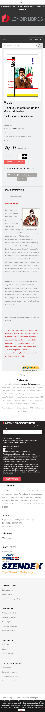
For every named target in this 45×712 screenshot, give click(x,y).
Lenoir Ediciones (29, 384)
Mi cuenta (5, 645)
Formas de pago (8, 594)
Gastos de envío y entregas (12, 599)
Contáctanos (6, 668)
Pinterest (23, 179)
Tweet (12, 175)
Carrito (4, 649)
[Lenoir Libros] (22, 18)
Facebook (9, 539)
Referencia (8, 129)
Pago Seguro (6, 622)
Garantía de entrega (9, 617)
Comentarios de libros (10, 681)
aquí (12, 474)
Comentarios (15, 197)
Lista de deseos (7, 653)
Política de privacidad (9, 626)
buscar (40, 47)
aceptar (21, 710)
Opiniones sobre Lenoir (10, 676)
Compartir (22, 175)
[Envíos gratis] (22, 375)
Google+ (32, 175)
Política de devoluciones (10, 613)
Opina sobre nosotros (9, 672)
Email (5, 428)
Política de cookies (8, 630)
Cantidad (7, 156)
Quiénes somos (7, 590)
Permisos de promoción (11, 438)
